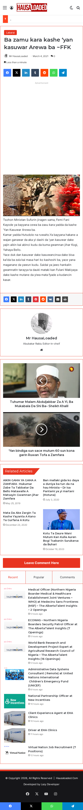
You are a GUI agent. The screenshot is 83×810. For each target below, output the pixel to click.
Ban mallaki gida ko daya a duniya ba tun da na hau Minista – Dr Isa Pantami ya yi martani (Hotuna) (61, 488)
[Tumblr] (28, 299)
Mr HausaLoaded (18, 56)
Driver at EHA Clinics (42, 730)
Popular (39, 577)
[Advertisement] (41, 127)
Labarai (10, 32)
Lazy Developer (50, 784)
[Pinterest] (36, 299)
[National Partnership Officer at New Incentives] (14, 701)
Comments (67, 577)
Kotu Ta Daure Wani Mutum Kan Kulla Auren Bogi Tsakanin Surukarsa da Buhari (61, 539)
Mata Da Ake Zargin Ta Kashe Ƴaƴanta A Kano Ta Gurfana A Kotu (19, 516)
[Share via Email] (58, 299)
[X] (14, 299)
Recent (13, 577)
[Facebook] (6, 299)
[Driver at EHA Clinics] (14, 735)
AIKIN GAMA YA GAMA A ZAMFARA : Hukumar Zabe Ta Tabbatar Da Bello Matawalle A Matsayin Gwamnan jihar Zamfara (21, 489)
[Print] (65, 299)
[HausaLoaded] (31, 7)
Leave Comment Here (41, 563)
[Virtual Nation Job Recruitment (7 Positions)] (14, 752)
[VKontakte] (50, 299)
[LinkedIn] (21, 299)
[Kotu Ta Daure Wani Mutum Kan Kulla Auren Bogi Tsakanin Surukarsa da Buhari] (61, 519)
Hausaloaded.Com (67, 778)
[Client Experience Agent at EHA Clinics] (14, 718)
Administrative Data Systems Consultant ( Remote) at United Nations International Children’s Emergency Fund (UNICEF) (50, 677)
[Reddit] (43, 299)
